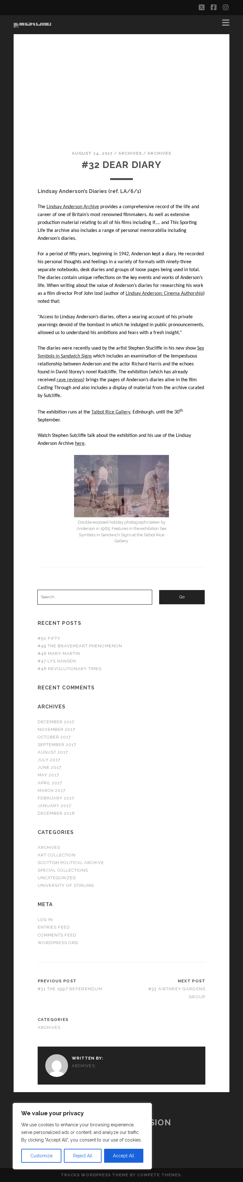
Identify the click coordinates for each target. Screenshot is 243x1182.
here (79, 443)
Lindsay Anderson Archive (73, 206)
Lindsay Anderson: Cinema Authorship (164, 293)
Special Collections (63, 870)
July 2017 (49, 759)
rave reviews (70, 380)
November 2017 (57, 729)
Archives (159, 153)
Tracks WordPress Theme (94, 1175)
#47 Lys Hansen (57, 661)
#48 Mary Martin (59, 653)
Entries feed (54, 927)
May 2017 (48, 775)
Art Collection (57, 855)
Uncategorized (57, 877)
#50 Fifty (49, 638)
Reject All (82, 1155)
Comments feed (57, 935)
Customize (41, 1155)
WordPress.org (58, 942)
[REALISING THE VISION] (34, 23)
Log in (45, 919)
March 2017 (51, 790)
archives (130, 153)
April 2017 (50, 783)
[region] (82, 1136)
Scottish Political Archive (71, 862)
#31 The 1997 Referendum (70, 988)
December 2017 (56, 721)
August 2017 (53, 752)
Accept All (123, 1155)
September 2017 (57, 744)
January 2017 (55, 805)
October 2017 (54, 737)
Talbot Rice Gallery (110, 412)
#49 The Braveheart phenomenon (80, 646)
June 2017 (49, 767)
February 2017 (56, 798)
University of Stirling (66, 885)
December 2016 (56, 813)
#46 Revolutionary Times (70, 668)
